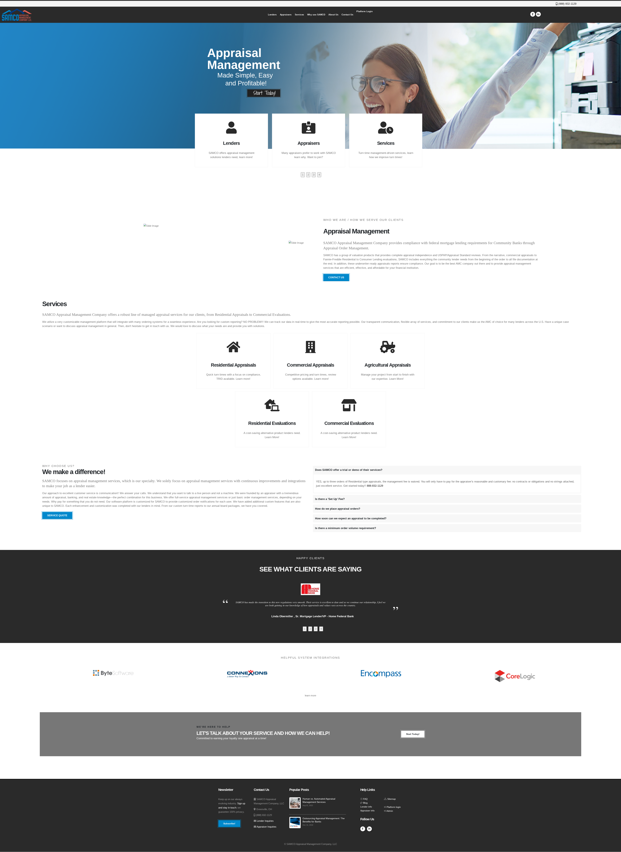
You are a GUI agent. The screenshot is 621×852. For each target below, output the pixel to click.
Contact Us (347, 14)
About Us (333, 14)
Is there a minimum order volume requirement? (345, 528)
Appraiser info (367, 810)
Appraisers (286, 14)
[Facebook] (532, 14)
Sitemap (391, 799)
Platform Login (364, 11)
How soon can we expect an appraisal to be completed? (350, 518)
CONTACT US (336, 277)
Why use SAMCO (316, 14)
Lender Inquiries (265, 821)
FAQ (365, 799)
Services (299, 14)
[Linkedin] (538, 14)
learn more (310, 695)
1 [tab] (302, 174)
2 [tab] (308, 174)
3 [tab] (313, 174)
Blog (365, 803)
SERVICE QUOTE (57, 515)
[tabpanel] (233, 140)
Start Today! (412, 734)
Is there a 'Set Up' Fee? (330, 499)
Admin (390, 811)
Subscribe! (229, 823)
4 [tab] (319, 174)
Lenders (272, 14)
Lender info (366, 807)
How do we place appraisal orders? (337, 508)
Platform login (394, 807)
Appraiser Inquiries (266, 826)
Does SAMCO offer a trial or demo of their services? (348, 469)
